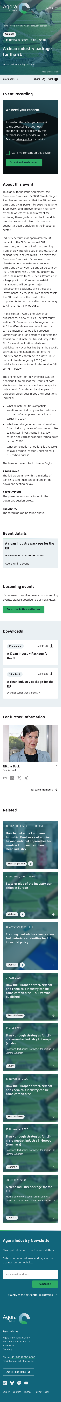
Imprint (27, 1392)
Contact (17, 1392)
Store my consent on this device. (31, 153)
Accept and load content (24, 162)
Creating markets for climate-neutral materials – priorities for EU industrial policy (30, 938)
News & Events (16, 26)
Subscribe (45, 1284)
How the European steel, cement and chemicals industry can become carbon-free (29, 1090)
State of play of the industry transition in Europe (30, 885)
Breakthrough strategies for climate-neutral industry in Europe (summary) (28, 1140)
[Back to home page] (16, 8)
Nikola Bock (11, 766)
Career (6, 1392)
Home (5, 26)
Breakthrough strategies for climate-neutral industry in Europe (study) (28, 1039)
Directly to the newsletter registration (30, 1295)
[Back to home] (30, 1318)
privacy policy (24, 139)
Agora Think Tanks (16, 1372)
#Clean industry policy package (18, 65)
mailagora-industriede (18, 1361)
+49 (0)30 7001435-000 (22, 1357)
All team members (42, 789)
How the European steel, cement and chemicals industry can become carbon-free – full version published (29, 991)
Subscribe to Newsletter (21, 609)
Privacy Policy (42, 1392)
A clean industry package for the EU (29, 1189)
